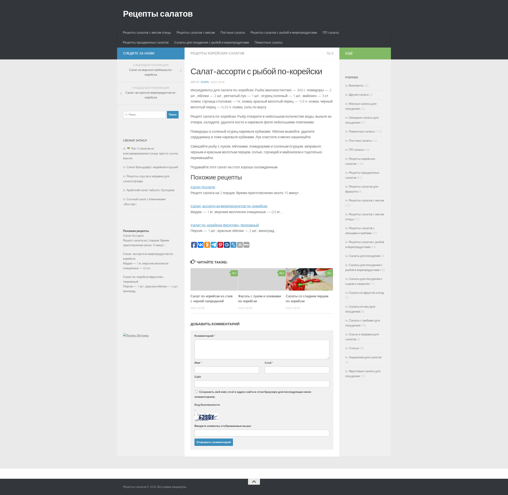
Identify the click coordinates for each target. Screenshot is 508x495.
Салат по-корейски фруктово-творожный (224, 225)
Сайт (197, 377)
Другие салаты (359, 94)
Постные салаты (232, 32)
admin (205, 82)
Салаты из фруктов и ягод (366, 293)
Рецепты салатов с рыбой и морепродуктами (284, 32)
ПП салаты (331, 32)
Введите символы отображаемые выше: (222, 426)
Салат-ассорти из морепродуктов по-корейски (228, 206)
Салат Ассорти (202, 187)
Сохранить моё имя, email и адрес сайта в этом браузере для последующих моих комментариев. (252, 394)
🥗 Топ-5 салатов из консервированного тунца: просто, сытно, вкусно (150, 153)
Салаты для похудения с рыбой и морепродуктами (211, 42)
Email (269, 362)
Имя (198, 362)
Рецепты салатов (158, 14)
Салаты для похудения (364, 256)
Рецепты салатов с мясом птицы (147, 32)
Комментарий (204, 336)
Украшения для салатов (365, 357)
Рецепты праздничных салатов (146, 42)
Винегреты (356, 85)
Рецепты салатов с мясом (196, 32)
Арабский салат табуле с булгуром (150, 190)
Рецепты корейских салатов (217, 53)
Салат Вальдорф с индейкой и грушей (152, 167)
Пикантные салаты (269, 42)
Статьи (354, 348)
